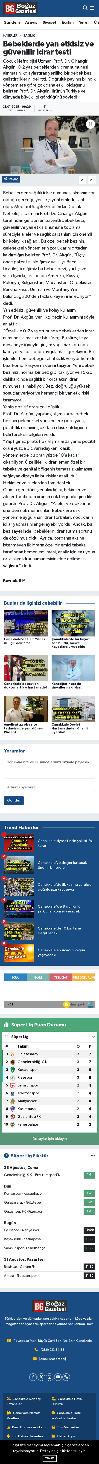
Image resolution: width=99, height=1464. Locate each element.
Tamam (49, 1458)
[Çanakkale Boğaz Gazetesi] (20, 8)
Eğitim (67, 22)
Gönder (14, 800)
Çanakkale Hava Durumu (67, 1401)
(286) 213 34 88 (52, 1349)
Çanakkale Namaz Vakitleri (23, 1415)
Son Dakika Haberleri (27, 1436)
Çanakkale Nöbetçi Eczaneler (24, 1401)
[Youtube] (58, 1377)
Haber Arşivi (66, 1436)
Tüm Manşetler (68, 1427)
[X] (41, 1377)
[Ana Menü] (92, 8)
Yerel (83, 22)
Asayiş (31, 22)
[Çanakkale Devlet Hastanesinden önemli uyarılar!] (73, 709)
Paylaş (13, 179)
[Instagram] (49, 1377)
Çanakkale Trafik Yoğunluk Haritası (67, 1415)
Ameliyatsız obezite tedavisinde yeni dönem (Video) (24, 728)
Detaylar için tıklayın (49, 1139)
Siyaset (49, 22)
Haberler (10, 35)
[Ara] (85, 8)
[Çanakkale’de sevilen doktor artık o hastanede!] (26, 668)
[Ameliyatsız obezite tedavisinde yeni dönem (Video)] (26, 709)
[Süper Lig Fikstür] (93, 1156)
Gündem (11, 22)
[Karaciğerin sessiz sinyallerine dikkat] (73, 668)
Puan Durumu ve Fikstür (29, 1427)
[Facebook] (33, 1377)
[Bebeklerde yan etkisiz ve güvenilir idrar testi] (49, 145)
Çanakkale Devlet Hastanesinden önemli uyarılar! (70, 728)
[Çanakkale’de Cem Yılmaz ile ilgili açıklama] (26, 623)
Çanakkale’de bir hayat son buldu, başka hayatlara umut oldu (71, 643)
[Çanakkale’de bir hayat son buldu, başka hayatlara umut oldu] (73, 623)
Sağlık (29, 35)
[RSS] (66, 1377)
